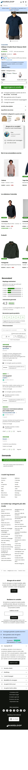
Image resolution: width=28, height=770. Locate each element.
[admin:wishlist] (25, 87)
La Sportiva (4, 484)
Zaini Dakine (18, 537)
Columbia (4, 44)
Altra (2, 488)
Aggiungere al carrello (12, 87)
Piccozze (3, 542)
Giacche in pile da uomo (5, 525)
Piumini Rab (18, 545)
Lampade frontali (5, 534)
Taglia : (3, 79)
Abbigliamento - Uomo (12, 570)
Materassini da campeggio (5, 531)
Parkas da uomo (5, 522)
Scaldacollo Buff (19, 557)
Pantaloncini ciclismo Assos (20, 541)
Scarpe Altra (18, 555)
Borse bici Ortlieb (19, 553)
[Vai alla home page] (2, 570)
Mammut (17, 486)
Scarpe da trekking (6, 544)
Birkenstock (18, 495)
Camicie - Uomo (21, 570)
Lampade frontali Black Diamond (21, 533)
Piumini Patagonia (19, 563)
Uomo (5, 570)
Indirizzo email (14, 610)
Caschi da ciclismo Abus (20, 560)
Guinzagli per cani (19, 551)
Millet (2, 490)
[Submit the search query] (26, 5)
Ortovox (3, 480)
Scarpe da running (6, 548)
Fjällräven (17, 478)
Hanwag (17, 492)
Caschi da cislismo (6, 558)
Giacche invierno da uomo (6, 520)
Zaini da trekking (5, 540)
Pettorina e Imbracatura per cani (20, 548)
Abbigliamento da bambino (19, 510)
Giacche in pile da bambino (19, 514)
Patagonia (3, 478)
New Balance (18, 490)
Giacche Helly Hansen (20, 526)
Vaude (16, 484)
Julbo (16, 488)
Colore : (8, 70)
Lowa (2, 486)
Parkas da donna (5, 513)
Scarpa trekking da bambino (6, 555)
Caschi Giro (18, 543)
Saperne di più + (6, 67)
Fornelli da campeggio (7, 538)
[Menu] (1, 5)
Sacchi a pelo (4, 536)
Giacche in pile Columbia (18, 529)
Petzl (16, 497)
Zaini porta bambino (6, 560)
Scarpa (16, 482)
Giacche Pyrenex (19, 524)
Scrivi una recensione (19, 51)
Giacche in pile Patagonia (18, 521)
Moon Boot (4, 492)
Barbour (3, 497)
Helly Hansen (4, 495)
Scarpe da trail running (7, 546)
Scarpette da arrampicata (4, 552)
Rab (2, 482)
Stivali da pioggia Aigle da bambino (20, 518)
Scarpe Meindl (18, 535)
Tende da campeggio (6, 528)
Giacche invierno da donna (6, 510)
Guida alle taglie (22, 79)
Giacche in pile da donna (5, 516)
